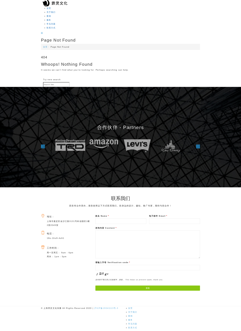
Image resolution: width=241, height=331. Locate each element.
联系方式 (51, 28)
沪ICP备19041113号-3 (106, 308)
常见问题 (51, 24)
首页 (49, 8)
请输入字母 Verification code (112, 262)
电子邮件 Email (158, 216)
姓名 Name (102, 216)
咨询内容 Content (106, 228)
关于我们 (51, 12)
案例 (49, 16)
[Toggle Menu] (42, 33)
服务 (49, 20)
